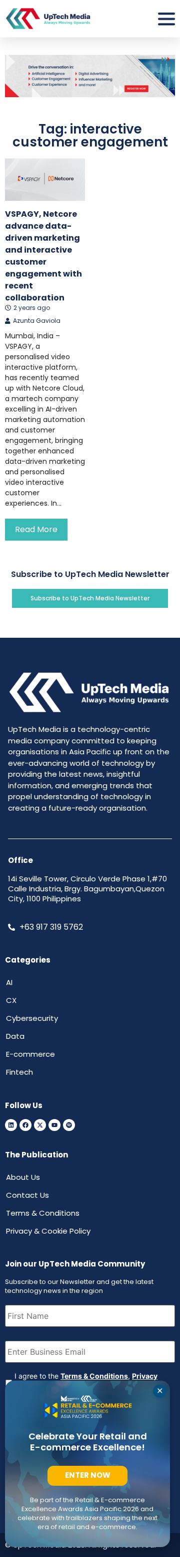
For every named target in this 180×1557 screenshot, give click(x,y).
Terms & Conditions (94, 1376)
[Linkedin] (11, 1125)
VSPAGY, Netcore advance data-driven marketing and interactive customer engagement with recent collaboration (43, 255)
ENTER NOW (87, 1475)
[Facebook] (26, 1125)
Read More (36, 529)
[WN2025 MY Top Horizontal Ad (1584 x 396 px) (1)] (90, 94)
